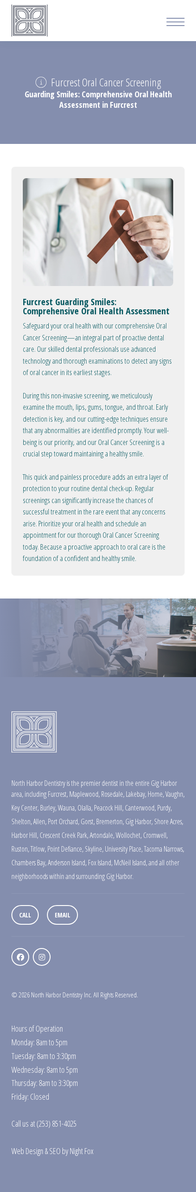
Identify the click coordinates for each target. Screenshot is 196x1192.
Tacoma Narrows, (164, 849)
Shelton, (21, 821)
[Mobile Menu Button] (175, 23)
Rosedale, (112, 794)
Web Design (27, 1150)
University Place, (124, 849)
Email (62, 915)
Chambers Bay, (28, 863)
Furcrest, (58, 794)
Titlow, (38, 849)
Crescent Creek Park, (64, 835)
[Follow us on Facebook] (20, 957)
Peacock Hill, (109, 808)
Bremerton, (110, 821)
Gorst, (88, 821)
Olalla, (85, 808)
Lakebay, (136, 794)
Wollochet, (129, 835)
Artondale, (102, 835)
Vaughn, (175, 794)
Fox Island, (100, 863)
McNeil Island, (130, 863)
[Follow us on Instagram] (42, 957)
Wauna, (67, 808)
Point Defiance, (65, 849)
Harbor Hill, (24, 835)
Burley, (48, 808)
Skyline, (94, 849)
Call (25, 915)
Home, (156, 794)
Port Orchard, (63, 821)
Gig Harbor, (139, 821)
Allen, (39, 821)
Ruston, (20, 849)
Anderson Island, (67, 863)
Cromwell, (155, 835)
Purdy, (164, 808)
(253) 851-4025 (56, 1123)
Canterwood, (140, 808)
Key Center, (25, 808)
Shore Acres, (168, 821)
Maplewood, (84, 794)
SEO (55, 1150)
